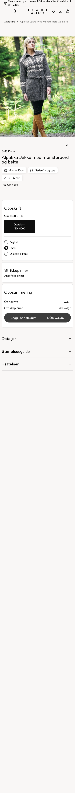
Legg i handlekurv (37, 317)
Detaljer (9, 338)
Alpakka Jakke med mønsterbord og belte (44, 21)
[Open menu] (7, 11)
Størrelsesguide (16, 351)
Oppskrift (9, 21)
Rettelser (10, 364)
